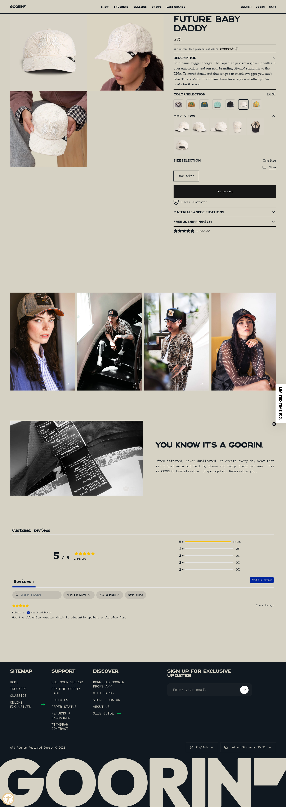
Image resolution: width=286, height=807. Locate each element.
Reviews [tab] (24, 581)
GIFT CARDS (103, 693)
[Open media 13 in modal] (48, 52)
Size (272, 167)
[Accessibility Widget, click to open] (8, 799)
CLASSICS (18, 695)
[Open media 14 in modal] (125, 52)
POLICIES (60, 700)
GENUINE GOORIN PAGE (66, 691)
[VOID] (230, 104)
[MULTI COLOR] (256, 104)
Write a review (262, 580)
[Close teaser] (274, 424)
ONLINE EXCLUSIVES (20, 704)
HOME (14, 682)
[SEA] (204, 104)
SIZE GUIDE (103, 713)
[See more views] (182, 126)
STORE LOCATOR (106, 700)
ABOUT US (101, 706)
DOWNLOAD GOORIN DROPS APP (108, 684)
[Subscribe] (244, 690)
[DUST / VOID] (178, 104)
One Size (186, 176)
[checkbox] (135, 595)
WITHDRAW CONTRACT (60, 726)
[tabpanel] (143, 618)
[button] (209, 542)
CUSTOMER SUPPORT (68, 682)
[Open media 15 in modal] (48, 129)
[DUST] (243, 104)
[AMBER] (191, 104)
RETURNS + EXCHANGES (61, 715)
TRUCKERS (18, 689)
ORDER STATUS (64, 706)
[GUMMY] (217, 104)
